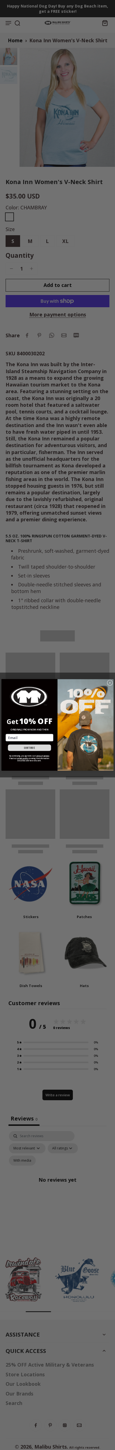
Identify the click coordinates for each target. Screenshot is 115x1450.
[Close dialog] (109, 682)
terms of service (42, 756)
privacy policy (22, 758)
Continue (29, 748)
